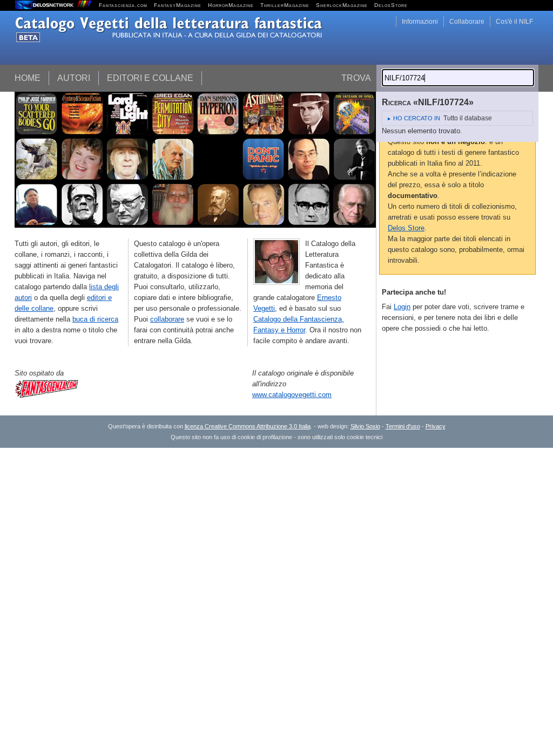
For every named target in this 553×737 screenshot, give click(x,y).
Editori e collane (150, 78)
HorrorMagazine (231, 5)
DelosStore (391, 5)
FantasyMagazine (177, 5)
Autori (73, 78)
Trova (356, 78)
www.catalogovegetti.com (292, 395)
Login (402, 307)
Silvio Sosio (365, 426)
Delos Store (406, 228)
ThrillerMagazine (284, 5)
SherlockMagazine (342, 5)
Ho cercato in (416, 118)
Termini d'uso (403, 426)
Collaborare (466, 21)
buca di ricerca (95, 319)
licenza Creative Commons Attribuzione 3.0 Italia (248, 426)
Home (28, 78)
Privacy (436, 426)
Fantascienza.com (123, 5)
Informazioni (420, 21)
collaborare (167, 319)
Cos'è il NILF (514, 21)
